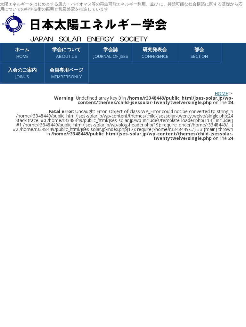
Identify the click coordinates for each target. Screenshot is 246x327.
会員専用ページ (66, 73)
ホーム (22, 52)
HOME (221, 93)
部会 (199, 52)
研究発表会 (155, 52)
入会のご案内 (22, 73)
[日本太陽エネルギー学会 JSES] (84, 27)
